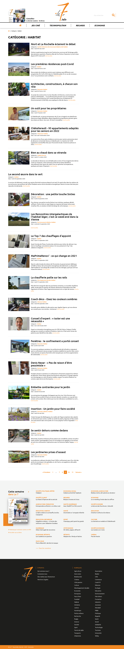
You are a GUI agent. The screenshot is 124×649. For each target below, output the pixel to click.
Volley (97, 636)
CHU (96, 577)
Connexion (31, 647)
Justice (76, 608)
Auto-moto (77, 574)
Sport (76, 627)
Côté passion (78, 582)
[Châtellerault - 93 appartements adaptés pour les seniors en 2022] (18, 136)
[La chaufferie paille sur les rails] (18, 284)
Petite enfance (79, 613)
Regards (80, 25)
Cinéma (76, 579)
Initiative (48, 222)
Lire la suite (48, 56)
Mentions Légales (42, 579)
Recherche (77, 616)
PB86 (96, 610)
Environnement (52, 47)
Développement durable (44, 280)
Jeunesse (98, 605)
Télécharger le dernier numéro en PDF (20, 529)
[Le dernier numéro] (17, 15)
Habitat (65, 47)
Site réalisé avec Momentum (46, 577)
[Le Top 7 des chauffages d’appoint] (18, 241)
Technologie (99, 627)
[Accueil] (20, 25)
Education (98, 591)
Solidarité (98, 624)
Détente (39, 302)
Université (98, 633)
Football (76, 599)
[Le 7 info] (62, 12)
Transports (77, 633)
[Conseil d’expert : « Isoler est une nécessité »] (18, 325)
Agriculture (77, 571)
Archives (42, 21)
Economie (99, 25)
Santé (97, 619)
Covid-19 (97, 582)
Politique (98, 613)
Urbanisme (45, 47)
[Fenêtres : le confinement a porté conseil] (18, 347)
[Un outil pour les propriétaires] (18, 114)
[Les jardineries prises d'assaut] (18, 458)
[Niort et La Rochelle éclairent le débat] (18, 50)
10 (69, 472)
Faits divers (98, 596)
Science (76, 622)
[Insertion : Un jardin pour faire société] (18, 415)
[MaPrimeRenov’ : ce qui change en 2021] (18, 262)
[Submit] (113, 15)
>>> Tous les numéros (43, 548)
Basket (97, 574)
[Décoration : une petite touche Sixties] (18, 200)
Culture (76, 585)
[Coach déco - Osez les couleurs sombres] (18, 304)
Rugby (76, 619)
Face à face (77, 596)
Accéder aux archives (16, 532)
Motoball (98, 608)
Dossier (44, 155)
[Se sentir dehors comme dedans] (18, 437)
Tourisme (98, 630)
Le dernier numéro (32, 21)
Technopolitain (58, 25)
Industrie (98, 602)
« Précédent (46, 472)
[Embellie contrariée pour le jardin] (18, 393)
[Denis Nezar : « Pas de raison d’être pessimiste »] (18, 370)
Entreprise (77, 593)
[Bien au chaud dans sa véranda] (18, 159)
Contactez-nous (42, 574)
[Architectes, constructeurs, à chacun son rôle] (18, 92)
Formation (98, 599)
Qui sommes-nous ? (43, 571)
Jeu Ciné (35, 25)
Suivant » (78, 472)
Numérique (77, 610)
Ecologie (97, 588)
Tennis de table (79, 630)
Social (97, 622)
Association (98, 571)
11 (72, 472)
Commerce (98, 579)
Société (39, 47)
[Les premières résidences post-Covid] (18, 70)
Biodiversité (60, 47)
